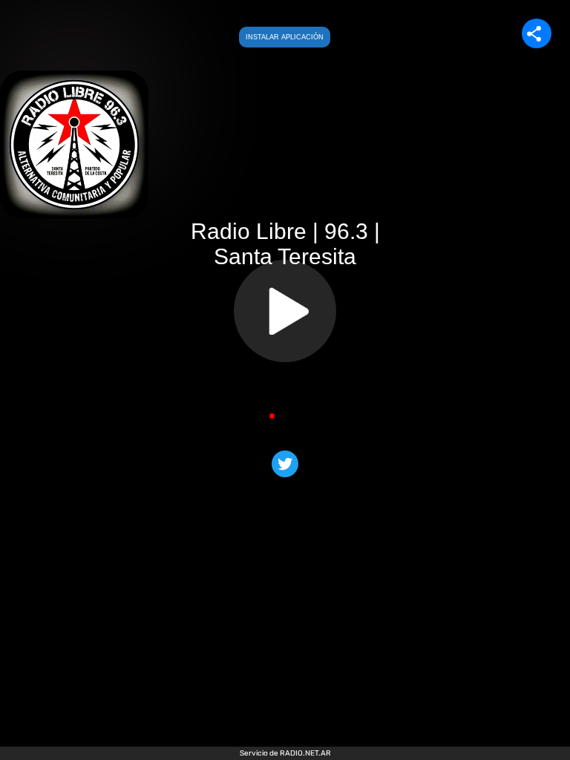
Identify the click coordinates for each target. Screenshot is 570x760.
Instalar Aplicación (285, 37)
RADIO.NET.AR (305, 753)
